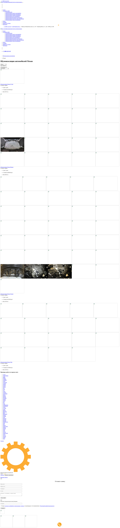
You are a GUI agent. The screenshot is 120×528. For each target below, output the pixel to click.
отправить (3, 508)
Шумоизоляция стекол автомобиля (13, 19)
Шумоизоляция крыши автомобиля (13, 14)
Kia (3, 402)
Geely (4, 391)
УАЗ (4, 438)
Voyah (4, 435)
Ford (4, 389)
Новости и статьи (6, 23)
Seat (4, 424)
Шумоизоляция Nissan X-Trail (6, 84)
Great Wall (5, 393)
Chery (4, 381)
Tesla (4, 430)
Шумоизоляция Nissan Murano (6, 167)
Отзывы (4, 22)
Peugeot (4, 418)
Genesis (4, 392)
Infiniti (4, 399)
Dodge (4, 384)
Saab (4, 423)
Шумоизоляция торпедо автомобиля (13, 13)
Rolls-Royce (5, 421)
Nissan (4, 415)
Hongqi (4, 397)
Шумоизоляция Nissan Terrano (6, 294)
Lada (4, 403)
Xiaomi (4, 436)
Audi (4, 376)
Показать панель (4, 477)
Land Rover (5, 406)
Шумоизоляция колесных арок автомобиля (15, 18)
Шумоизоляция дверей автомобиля (13, 15)
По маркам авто (9, 12)
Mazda (4, 410)
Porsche (4, 419)
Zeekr (4, 437)
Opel (4, 417)
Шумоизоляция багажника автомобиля (14, 17)
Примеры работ (6, 10)
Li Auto (4, 408)
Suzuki (4, 428)
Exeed (4, 385)
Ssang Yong (5, 426)
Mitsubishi (5, 414)
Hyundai (4, 398)
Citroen (4, 383)
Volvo (4, 434)
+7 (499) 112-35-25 (5, 1)
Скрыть (2, 440)
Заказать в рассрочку (9, 475)
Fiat (3, 388)
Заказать (2, 475)
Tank (4, 429)
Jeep (4, 401)
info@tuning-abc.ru (16, 26)
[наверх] (0, 476)
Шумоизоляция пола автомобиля (13, 16)
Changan (5, 380)
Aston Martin (5, 375)
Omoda (4, 416)
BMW (4, 378)
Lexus (4, 407)
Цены (4, 21)
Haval (4, 394)
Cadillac (4, 379)
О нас (4, 9)
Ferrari (4, 387)
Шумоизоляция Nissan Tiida (6, 362)
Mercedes (5, 411)
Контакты (5, 24)
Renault (4, 420)
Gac (4, 390)
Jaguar (4, 400)
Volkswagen (5, 433)
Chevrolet (5, 382)
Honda (4, 396)
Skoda (4, 425)
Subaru (4, 427)
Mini (4, 412)
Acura (4, 374)
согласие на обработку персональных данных (14, 505)
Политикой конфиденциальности (47, 505)
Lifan (4, 409)
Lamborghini (5, 405)
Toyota (4, 432)
